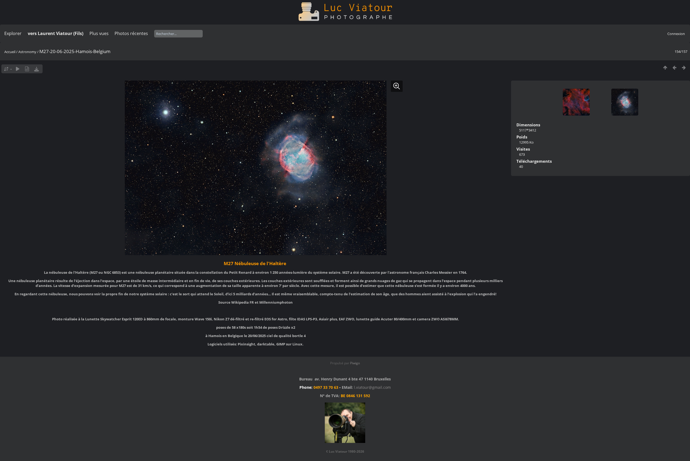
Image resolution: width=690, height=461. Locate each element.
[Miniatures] (665, 67)
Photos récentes (131, 33)
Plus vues (99, 33)
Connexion (676, 33)
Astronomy (27, 51)
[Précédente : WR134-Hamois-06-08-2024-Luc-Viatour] (674, 67)
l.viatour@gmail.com (372, 387)
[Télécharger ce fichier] (36, 69)
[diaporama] (17, 69)
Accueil (9, 51)
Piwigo (355, 363)
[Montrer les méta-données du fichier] (27, 69)
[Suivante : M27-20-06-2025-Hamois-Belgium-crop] (684, 67)
